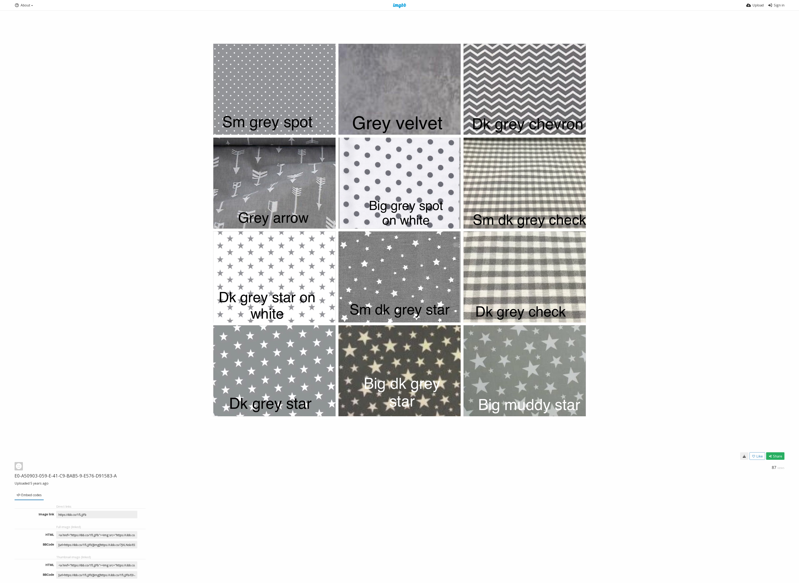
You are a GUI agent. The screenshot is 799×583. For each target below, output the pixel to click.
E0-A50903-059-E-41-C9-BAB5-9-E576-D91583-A (66, 475)
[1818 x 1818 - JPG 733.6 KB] (744, 456)
